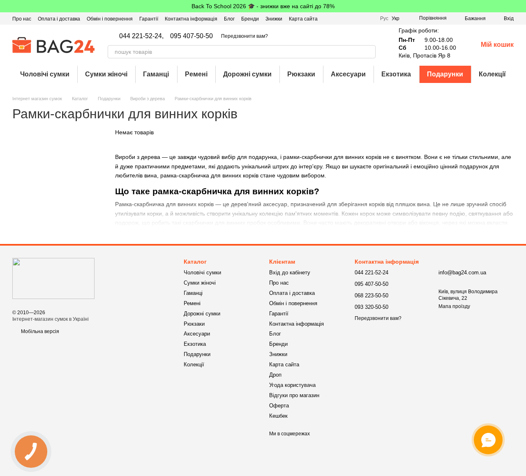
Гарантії (148, 19)
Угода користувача (292, 385)
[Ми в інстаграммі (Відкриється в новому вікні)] (358, 18)
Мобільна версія (39, 331)
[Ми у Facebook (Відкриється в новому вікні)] (339, 18)
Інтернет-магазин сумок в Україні (50, 319)
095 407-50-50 (191, 36)
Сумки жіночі (106, 74)
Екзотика (396, 74)
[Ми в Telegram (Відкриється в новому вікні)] (368, 18)
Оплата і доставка (59, 19)
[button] (519, 6)
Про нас (21, 19)
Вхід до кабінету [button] (289, 272)
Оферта (279, 405)
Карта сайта (303, 19)
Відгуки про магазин (294, 395)
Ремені (196, 74)
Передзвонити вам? (244, 36)
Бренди (250, 19)
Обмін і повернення (110, 19)
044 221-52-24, (141, 36)
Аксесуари (348, 74)
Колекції (492, 74)
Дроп (275, 375)
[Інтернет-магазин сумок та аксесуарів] (53, 278)
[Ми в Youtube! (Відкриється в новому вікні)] (349, 18)
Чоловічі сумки (44, 74)
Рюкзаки (301, 74)
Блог (229, 19)
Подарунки (445, 74)
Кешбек (278, 416)
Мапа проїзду (454, 306)
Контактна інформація (191, 19)
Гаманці (156, 74)
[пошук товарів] (369, 51)
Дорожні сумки (247, 74)
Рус (384, 18)
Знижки (273, 19)
